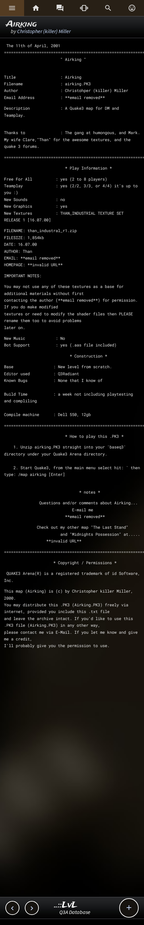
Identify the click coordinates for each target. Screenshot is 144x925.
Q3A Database (74, 912)
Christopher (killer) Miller (44, 31)
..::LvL (66, 905)
